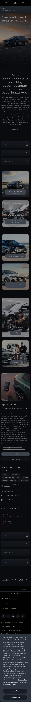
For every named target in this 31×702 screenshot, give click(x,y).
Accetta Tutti (15, 691)
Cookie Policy (22, 680)
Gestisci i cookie (15, 697)
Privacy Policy (14, 682)
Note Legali (12, 684)
